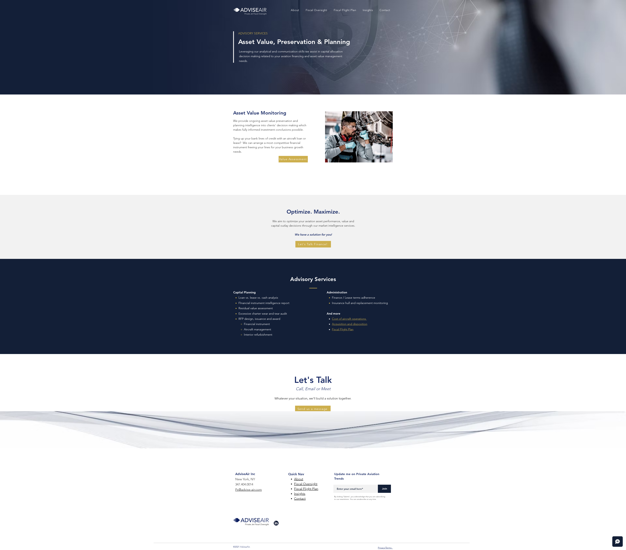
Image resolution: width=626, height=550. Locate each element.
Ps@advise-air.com (248, 490)
